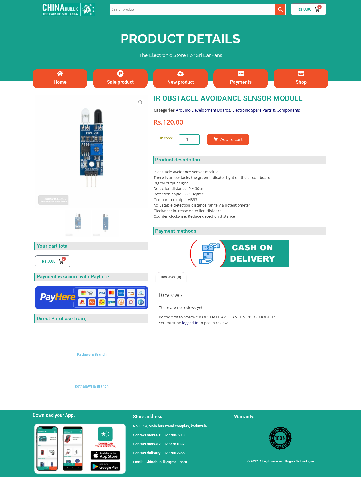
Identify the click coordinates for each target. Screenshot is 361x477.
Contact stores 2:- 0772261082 (159, 444)
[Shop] (301, 73)
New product (180, 82)
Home (60, 82)
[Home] (60, 73)
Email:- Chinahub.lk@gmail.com (160, 462)
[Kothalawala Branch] (91, 369)
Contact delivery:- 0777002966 (159, 453)
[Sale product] (120, 73)
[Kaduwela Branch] (91, 337)
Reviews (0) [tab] (171, 276)
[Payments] (241, 73)
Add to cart (231, 139)
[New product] (180, 73)
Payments (241, 82)
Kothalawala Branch (92, 386)
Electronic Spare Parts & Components (266, 110)
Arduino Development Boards (203, 110)
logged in (190, 322)
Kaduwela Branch (92, 354)
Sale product (120, 82)
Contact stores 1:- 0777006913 (159, 435)
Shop (301, 82)
